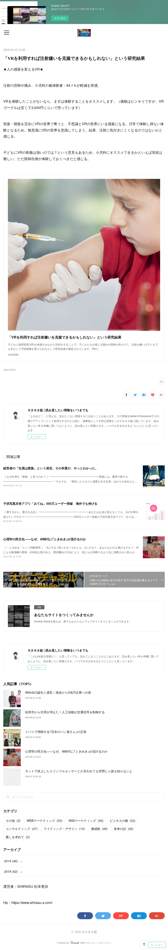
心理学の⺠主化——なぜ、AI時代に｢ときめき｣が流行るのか (44, 539)
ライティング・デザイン (64, 828)
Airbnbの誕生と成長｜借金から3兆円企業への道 (58, 692)
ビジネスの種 (122, 820)
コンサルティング (22, 828)
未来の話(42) (9, 369)
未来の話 (123, 828)
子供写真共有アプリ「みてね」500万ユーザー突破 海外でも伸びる (50, 503)
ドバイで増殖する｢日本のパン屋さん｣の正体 (55, 731)
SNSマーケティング (85, 820)
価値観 (99, 828)
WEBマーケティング (44, 820)
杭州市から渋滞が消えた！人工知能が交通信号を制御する (65, 712)
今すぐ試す (59, 18)
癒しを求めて (18, 837)
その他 (13, 820)
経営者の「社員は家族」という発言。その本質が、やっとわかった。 (50, 468)
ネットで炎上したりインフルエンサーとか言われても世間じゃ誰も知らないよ (78, 771)
